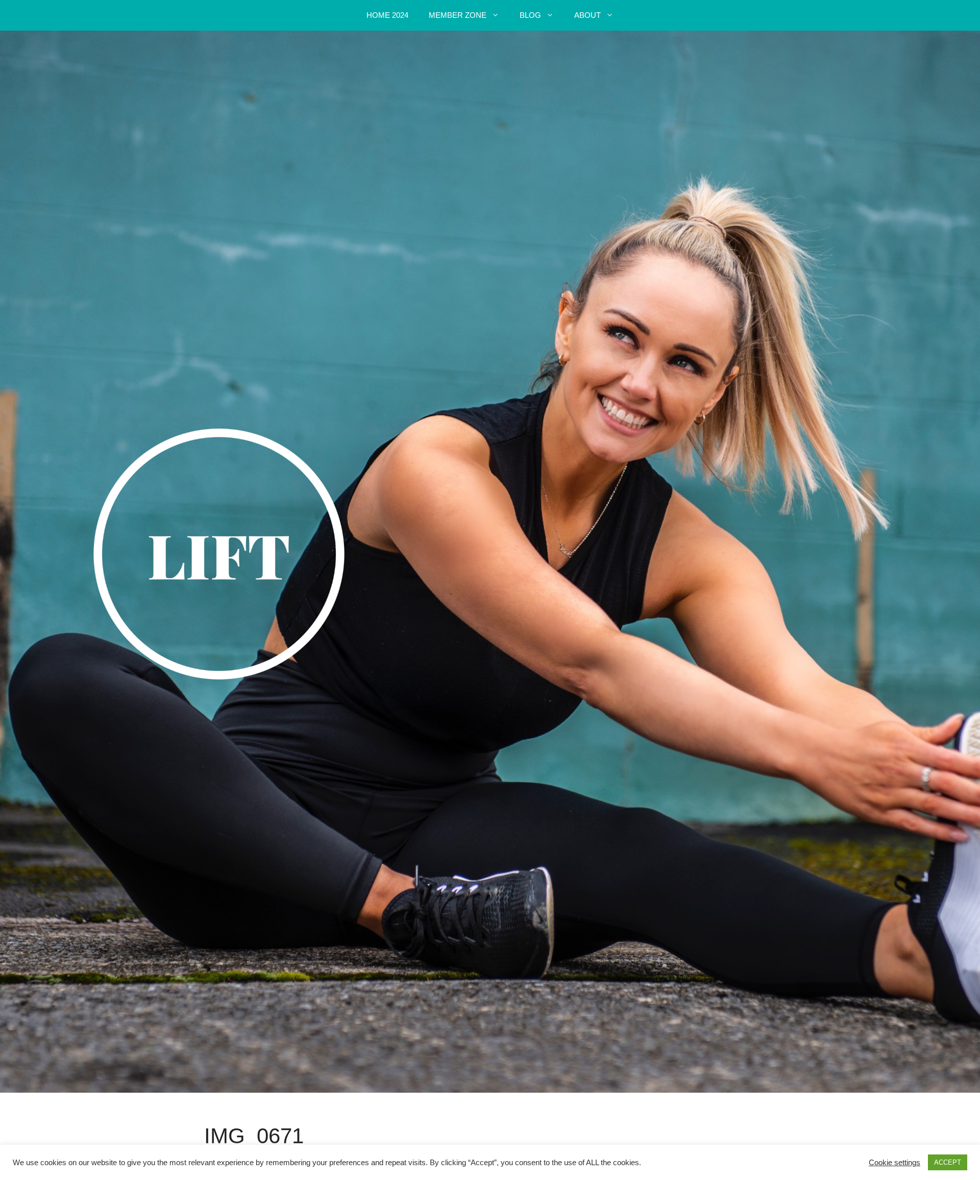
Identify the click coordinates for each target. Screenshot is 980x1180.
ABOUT (587, 15)
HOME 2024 (387, 15)
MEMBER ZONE (457, 15)
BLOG (530, 15)
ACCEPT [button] (947, 1162)
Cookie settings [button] (894, 1163)
